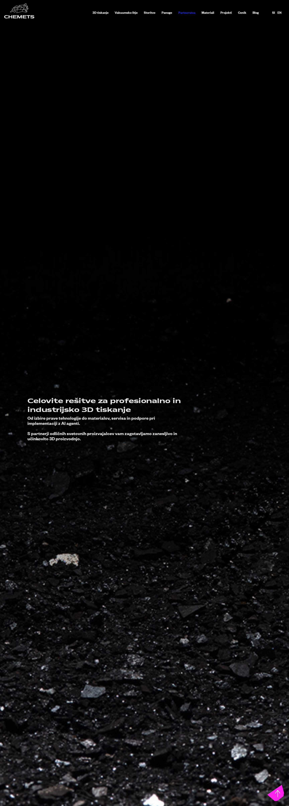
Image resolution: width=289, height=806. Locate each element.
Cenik (242, 12)
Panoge (167, 12)
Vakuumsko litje (126, 12)
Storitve (149, 12)
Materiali (208, 12)
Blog (256, 12)
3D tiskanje (100, 12)
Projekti (226, 12)
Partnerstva (186, 12)
